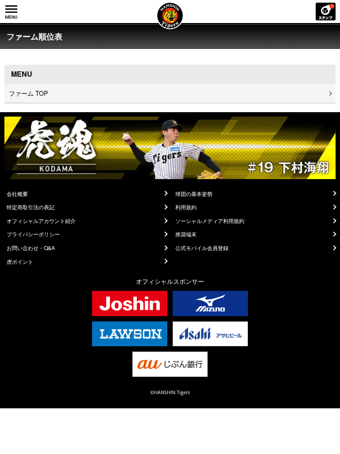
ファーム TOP (28, 93)
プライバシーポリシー (33, 234)
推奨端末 (186, 234)
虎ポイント (20, 261)
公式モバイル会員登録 (201, 247)
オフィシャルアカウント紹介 (41, 220)
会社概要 (17, 193)
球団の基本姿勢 (193, 193)
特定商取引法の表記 (30, 207)
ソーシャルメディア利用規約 (209, 220)
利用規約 (186, 207)
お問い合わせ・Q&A (31, 247)
